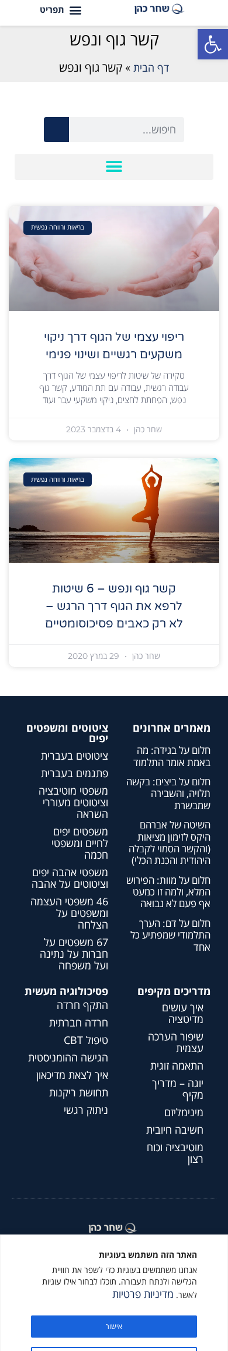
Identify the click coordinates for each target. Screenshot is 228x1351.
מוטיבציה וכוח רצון (175, 1153)
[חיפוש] (56, 129)
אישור (114, 1326)
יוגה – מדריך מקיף (177, 1089)
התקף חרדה (82, 1005)
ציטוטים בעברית (74, 756)
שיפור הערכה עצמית (175, 1042)
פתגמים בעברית (74, 773)
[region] (114, 1292)
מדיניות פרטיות (143, 1294)
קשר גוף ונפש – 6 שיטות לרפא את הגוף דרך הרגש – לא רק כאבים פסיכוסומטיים (114, 606)
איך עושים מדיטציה (182, 1013)
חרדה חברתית (78, 1022)
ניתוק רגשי (86, 1110)
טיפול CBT (86, 1040)
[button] (213, 44)
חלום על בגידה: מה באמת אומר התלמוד (171, 755)
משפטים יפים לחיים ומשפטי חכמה (79, 843)
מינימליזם (183, 1112)
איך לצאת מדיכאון (72, 1075)
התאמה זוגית (176, 1066)
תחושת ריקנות (78, 1092)
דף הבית (151, 68)
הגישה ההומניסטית (68, 1057)
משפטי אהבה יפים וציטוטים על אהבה (70, 878)
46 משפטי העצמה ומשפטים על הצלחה (69, 913)
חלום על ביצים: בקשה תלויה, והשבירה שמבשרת (168, 793)
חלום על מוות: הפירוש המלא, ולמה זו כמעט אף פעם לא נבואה (168, 892)
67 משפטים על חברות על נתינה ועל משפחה (74, 953)
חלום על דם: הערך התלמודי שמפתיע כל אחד (170, 935)
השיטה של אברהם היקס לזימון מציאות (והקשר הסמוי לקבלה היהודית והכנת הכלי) (169, 842)
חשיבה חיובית (174, 1130)
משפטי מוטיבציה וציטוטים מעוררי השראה (73, 802)
